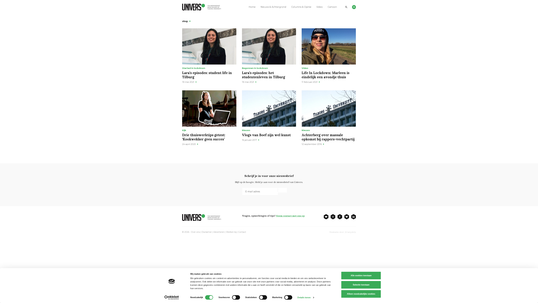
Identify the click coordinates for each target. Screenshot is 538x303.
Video (319, 7)
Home (252, 7)
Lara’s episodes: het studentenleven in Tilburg (263, 75)
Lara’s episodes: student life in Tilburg (207, 75)
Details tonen (303, 297)
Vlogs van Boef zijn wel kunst (266, 135)
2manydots (350, 232)
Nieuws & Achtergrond (273, 7)
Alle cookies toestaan (361, 275)
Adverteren (218, 232)
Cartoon (332, 7)
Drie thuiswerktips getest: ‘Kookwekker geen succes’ (203, 137)
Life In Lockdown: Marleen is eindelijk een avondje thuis (325, 75)
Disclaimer (206, 232)
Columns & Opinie (301, 7)
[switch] (236, 297)
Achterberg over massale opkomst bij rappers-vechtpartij (328, 137)
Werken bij (231, 232)
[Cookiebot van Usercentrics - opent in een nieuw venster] (171, 297)
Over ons (195, 232)
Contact (242, 232)
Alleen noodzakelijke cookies (361, 294)
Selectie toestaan (361, 285)
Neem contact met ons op (290, 215)
